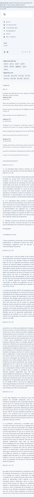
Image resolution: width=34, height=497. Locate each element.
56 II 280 (26, 300)
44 (11, 64)
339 (12, 66)
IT (27, 52)
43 (6, 64)
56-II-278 (14, 76)
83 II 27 (5, 89)
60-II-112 (6, 78)
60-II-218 (13, 78)
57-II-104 (21, 76)
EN (29, 52)
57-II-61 (27, 76)
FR (25, 52)
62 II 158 (15, 306)
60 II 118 (9, 306)
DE (22, 52)
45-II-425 (6, 76)
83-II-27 (26, 78)
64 (6, 69)
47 (17, 64)
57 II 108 (15, 364)
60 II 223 (23, 364)
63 (24, 66)
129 (18, 66)
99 (6, 66)
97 (23, 64)
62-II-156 (19, 78)
